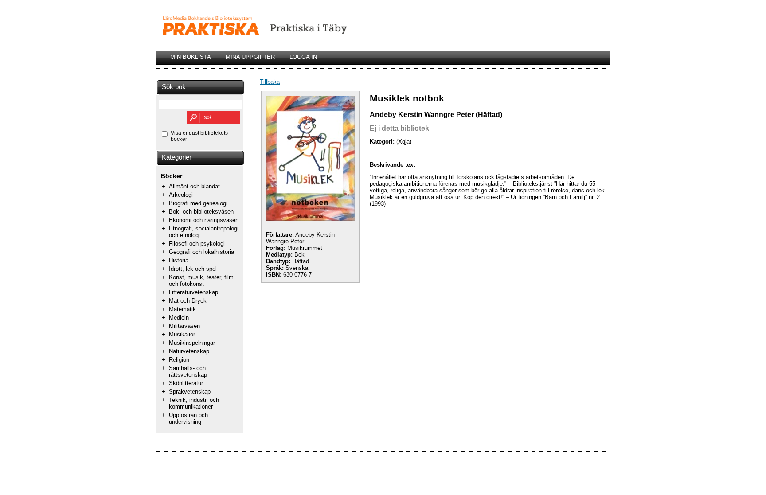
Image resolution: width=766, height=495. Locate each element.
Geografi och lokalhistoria (201, 252)
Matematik (182, 309)
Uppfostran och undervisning (188, 418)
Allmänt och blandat (194, 186)
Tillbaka (270, 81)
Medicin (179, 317)
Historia (178, 260)
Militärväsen (184, 326)
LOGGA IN (303, 57)
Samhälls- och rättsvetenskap (188, 371)
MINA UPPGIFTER (250, 57)
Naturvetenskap (189, 351)
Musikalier (182, 334)
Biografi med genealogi (198, 203)
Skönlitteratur (186, 383)
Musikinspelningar (192, 342)
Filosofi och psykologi (197, 243)
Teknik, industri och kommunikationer (194, 403)
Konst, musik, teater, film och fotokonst (201, 280)
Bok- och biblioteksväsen (201, 211)
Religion (179, 359)
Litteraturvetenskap (193, 292)
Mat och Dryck (188, 300)
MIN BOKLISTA (190, 57)
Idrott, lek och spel (193, 268)
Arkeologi (181, 194)
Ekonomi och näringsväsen (203, 220)
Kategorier (177, 157)
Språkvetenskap (190, 391)
